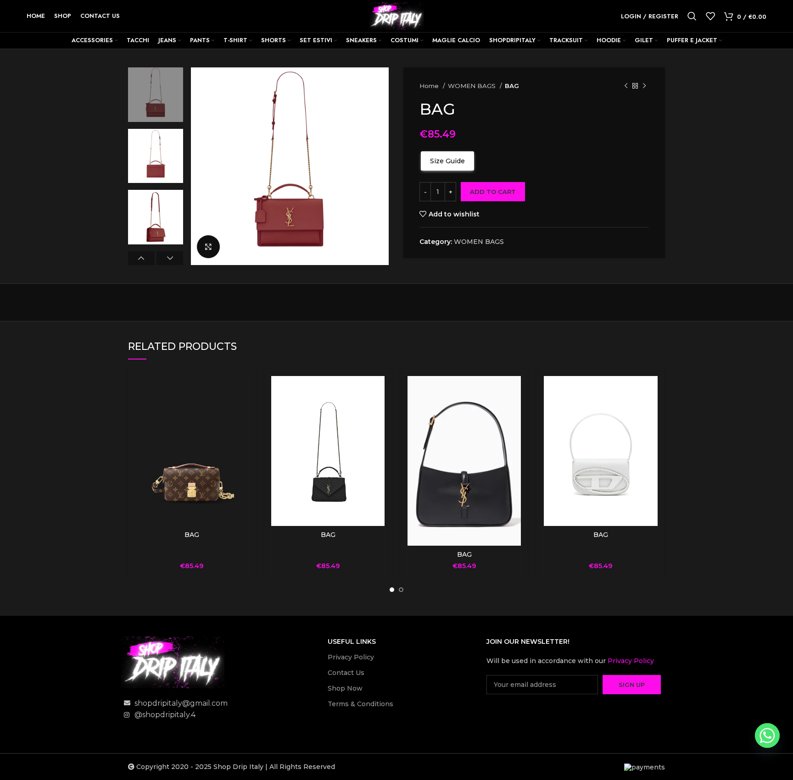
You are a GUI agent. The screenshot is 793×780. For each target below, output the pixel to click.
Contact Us (346, 673)
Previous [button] (141, 258)
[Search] (692, 16)
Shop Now (345, 688)
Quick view (241, 391)
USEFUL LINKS (352, 641)
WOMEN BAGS (472, 85)
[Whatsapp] (767, 735)
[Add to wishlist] (241, 411)
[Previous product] (626, 86)
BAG (191, 535)
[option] (155, 94)
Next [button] (169, 258)
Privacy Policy (351, 657)
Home (430, 85)
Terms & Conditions (360, 704)
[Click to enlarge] (208, 246)
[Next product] (644, 86)
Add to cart (493, 191)
